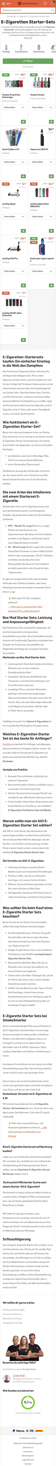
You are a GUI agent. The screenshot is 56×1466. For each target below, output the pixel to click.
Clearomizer (39, 51)
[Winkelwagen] (52, 3)
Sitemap (28, 1463)
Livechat (19, 1376)
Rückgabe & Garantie (12, 1323)
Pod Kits (7, 744)
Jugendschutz (28, 1459)
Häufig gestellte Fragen (14, 1310)
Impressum (28, 1451)
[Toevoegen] (23, 122)
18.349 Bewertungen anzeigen (28, 1413)
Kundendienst (29, 1369)
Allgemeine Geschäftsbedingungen (28, 1443)
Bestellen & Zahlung (12, 1318)
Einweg (6, 51)
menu (8, 4)
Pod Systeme (21, 51)
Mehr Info (28, 38)
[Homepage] (28, 3)
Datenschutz (28, 1447)
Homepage (11, 16)
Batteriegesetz (28, 1455)
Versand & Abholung (12, 1314)
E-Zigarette (22, 16)
